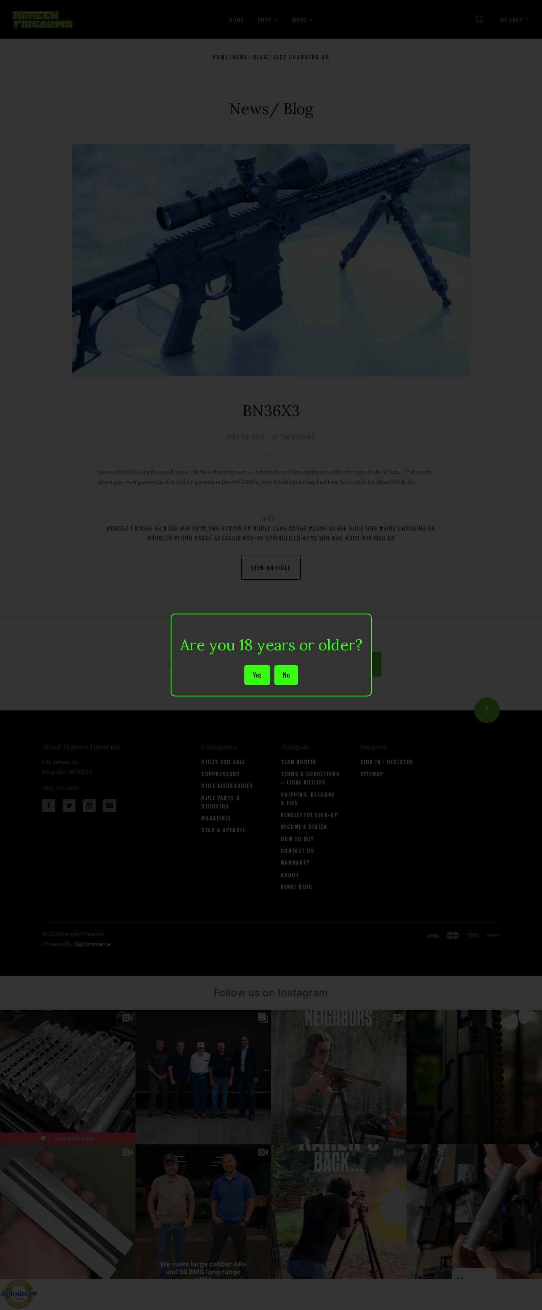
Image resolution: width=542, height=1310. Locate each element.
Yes (257, 675)
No (286, 675)
